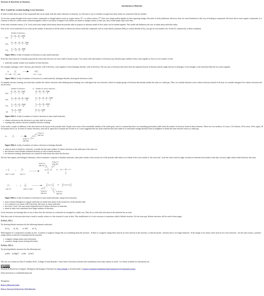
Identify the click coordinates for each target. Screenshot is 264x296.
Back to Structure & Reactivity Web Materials (18, 289)
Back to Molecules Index (10, 285)
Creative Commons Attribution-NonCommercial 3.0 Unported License (108, 269)
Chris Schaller (62, 269)
